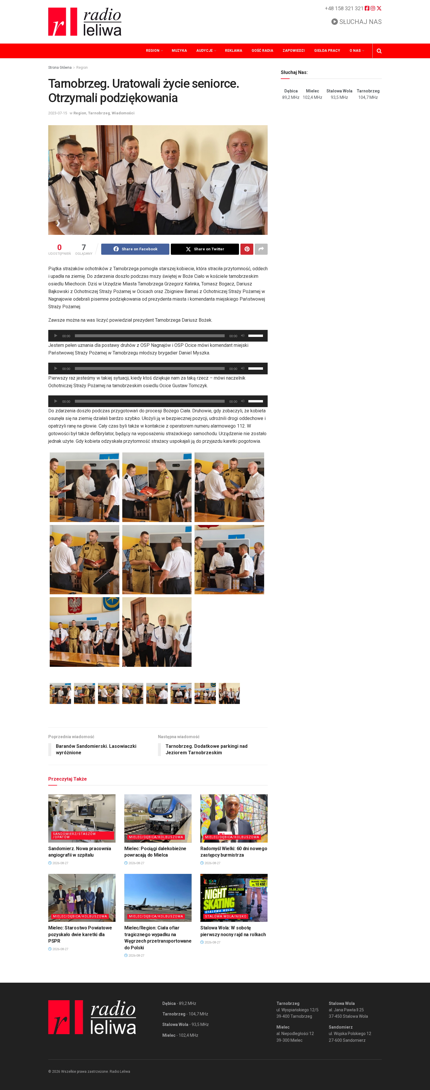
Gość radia (262, 51)
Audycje (204, 51)
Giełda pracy (327, 51)
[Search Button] (379, 51)
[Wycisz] (243, 336)
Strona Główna (60, 68)
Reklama (233, 51)
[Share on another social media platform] (261, 249)
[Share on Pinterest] (246, 249)
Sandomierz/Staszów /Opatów (74, 835)
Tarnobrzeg (99, 113)
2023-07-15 (57, 113)
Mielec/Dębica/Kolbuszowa (156, 837)
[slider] (256, 335)
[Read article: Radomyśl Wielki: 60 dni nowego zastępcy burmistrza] (234, 818)
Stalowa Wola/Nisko (226, 916)
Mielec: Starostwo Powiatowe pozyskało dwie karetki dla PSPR (80, 934)
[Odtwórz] (56, 336)
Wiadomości (123, 113)
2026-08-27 (59, 863)
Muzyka (179, 51)
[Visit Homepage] (84, 22)
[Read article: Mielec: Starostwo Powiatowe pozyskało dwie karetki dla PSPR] (82, 898)
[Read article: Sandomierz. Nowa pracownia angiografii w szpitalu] (82, 818)
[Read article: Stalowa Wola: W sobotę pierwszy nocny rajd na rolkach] (234, 898)
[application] (158, 336)
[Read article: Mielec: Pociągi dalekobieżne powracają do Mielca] (158, 818)
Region (152, 51)
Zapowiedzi (294, 51)
